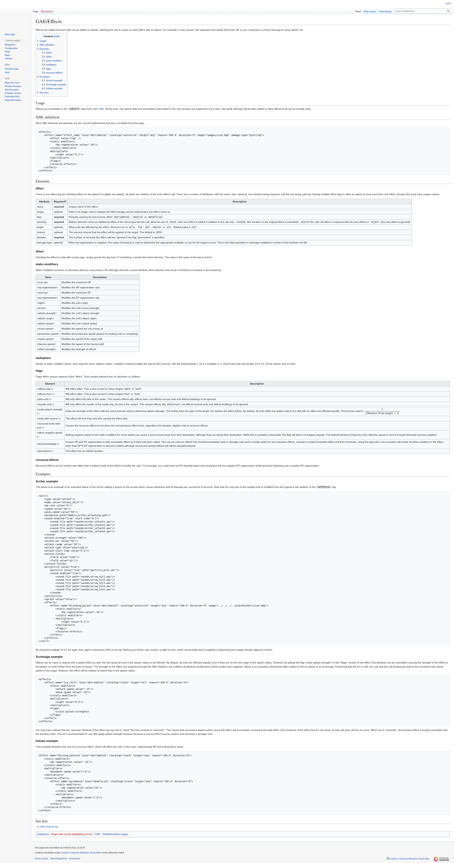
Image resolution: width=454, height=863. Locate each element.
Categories (43, 834)
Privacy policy (41, 858)
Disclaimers (74, 858)
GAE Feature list (49, 826)
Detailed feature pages (115, 834)
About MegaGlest (58, 858)
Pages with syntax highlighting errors (71, 834)
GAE (97, 834)
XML (101, 108)
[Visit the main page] (15, 14)
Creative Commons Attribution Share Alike (81, 852)
